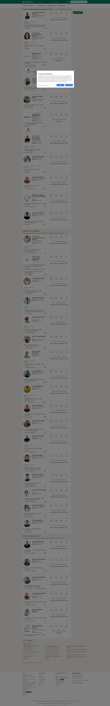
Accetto (69, 85)
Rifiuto (60, 85)
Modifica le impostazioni (43, 85)
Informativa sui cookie (62, 81)
